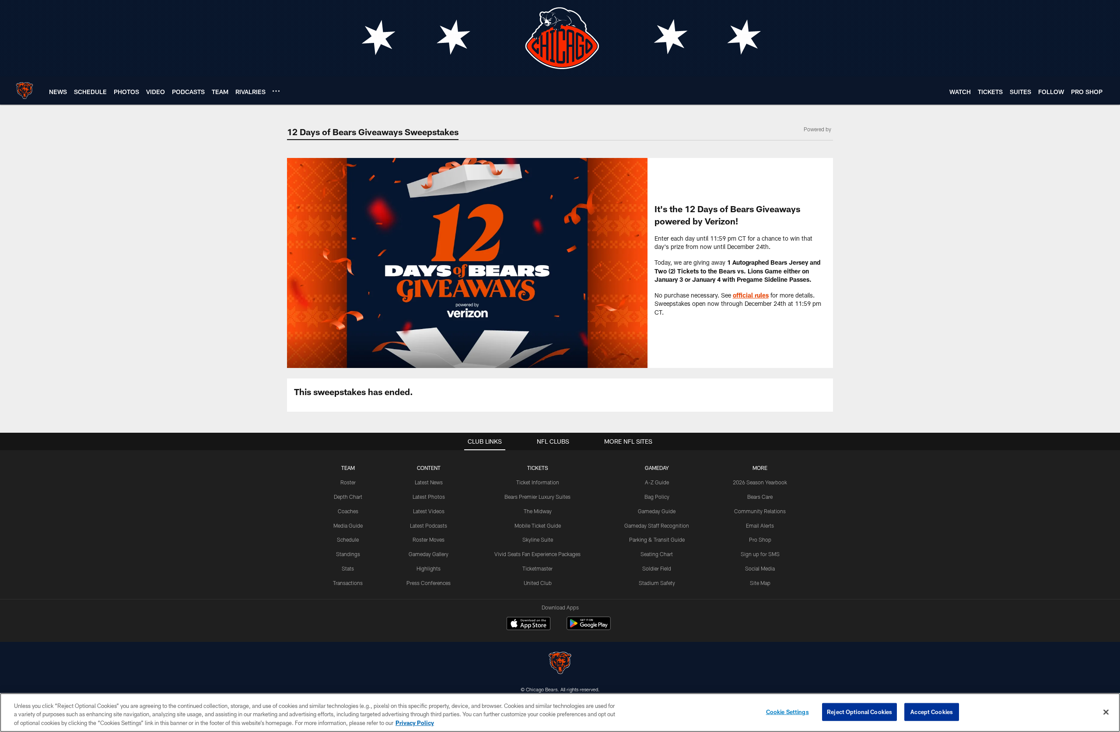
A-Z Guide (657, 482)
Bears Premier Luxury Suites (537, 497)
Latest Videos (428, 511)
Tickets (537, 468)
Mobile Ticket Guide (537, 525)
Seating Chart (656, 554)
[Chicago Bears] (560, 664)
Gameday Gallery (428, 554)
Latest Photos (429, 497)
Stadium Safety (657, 583)
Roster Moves (428, 539)
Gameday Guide (657, 511)
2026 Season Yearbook (760, 482)
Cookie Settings (787, 711)
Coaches (348, 511)
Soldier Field (656, 568)
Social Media (760, 568)
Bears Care (760, 497)
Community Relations (760, 511)
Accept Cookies (931, 711)
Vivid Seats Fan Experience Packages (537, 554)
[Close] (1106, 711)
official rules (751, 295)
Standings (348, 554)
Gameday (657, 468)
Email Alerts (760, 525)
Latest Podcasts (428, 525)
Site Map (760, 583)
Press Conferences (428, 583)
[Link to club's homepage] (24, 90)
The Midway (538, 511)
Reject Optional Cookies (859, 711)
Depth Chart (348, 497)
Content (429, 468)
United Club (538, 583)
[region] (560, 712)
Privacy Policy (415, 722)
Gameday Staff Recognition (656, 525)
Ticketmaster (537, 568)
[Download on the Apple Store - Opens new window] (528, 624)
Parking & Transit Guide (657, 539)
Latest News (429, 482)
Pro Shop (760, 539)
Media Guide (348, 525)
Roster (348, 482)
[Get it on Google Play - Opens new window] (588, 627)
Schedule (348, 539)
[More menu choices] (276, 91)
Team (348, 468)
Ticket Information (537, 482)
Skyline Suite (537, 539)
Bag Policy (656, 497)
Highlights (428, 568)
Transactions (348, 583)
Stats (348, 568)
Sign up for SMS (760, 554)
